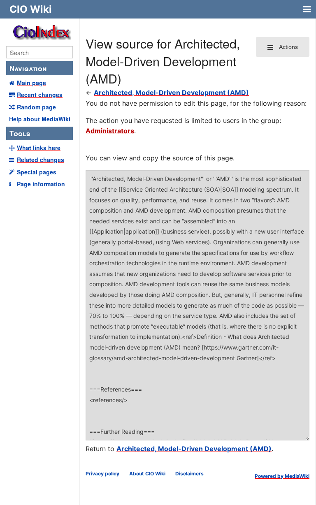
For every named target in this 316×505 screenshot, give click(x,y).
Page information (41, 184)
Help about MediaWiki (39, 119)
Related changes (40, 159)
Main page (31, 83)
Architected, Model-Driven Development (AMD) (171, 92)
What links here (38, 148)
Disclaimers (189, 473)
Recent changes (40, 94)
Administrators (110, 131)
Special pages (36, 172)
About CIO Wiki (147, 473)
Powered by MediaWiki (282, 476)
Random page (36, 107)
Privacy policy (102, 473)
